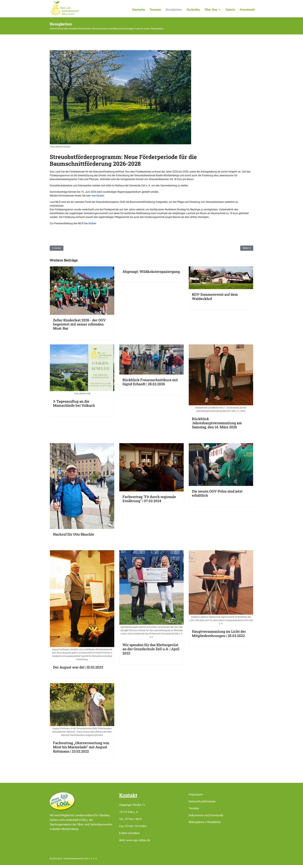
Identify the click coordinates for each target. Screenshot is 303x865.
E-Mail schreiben (129, 833)
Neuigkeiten (174, 9)
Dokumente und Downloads (206, 815)
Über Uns (211, 9)
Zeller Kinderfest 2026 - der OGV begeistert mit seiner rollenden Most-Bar (79, 324)
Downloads (247, 9)
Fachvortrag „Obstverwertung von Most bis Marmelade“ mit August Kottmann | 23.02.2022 (81, 747)
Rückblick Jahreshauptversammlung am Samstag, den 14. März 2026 (217, 422)
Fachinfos (193, 9)
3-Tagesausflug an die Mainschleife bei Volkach (74, 403)
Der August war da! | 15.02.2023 (78, 667)
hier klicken (98, 195)
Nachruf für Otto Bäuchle (73, 534)
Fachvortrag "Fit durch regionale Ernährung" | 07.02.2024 (149, 498)
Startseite (138, 9)
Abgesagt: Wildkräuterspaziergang (151, 271)
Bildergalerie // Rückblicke (205, 822)
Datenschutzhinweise (202, 801)
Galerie (230, 9)
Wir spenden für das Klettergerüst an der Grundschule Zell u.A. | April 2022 (150, 648)
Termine (155, 9)
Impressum (196, 794)
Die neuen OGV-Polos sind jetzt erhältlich (217, 493)
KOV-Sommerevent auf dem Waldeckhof (215, 296)
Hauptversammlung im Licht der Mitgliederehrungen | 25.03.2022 (219, 633)
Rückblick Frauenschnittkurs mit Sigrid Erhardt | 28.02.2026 (150, 382)
